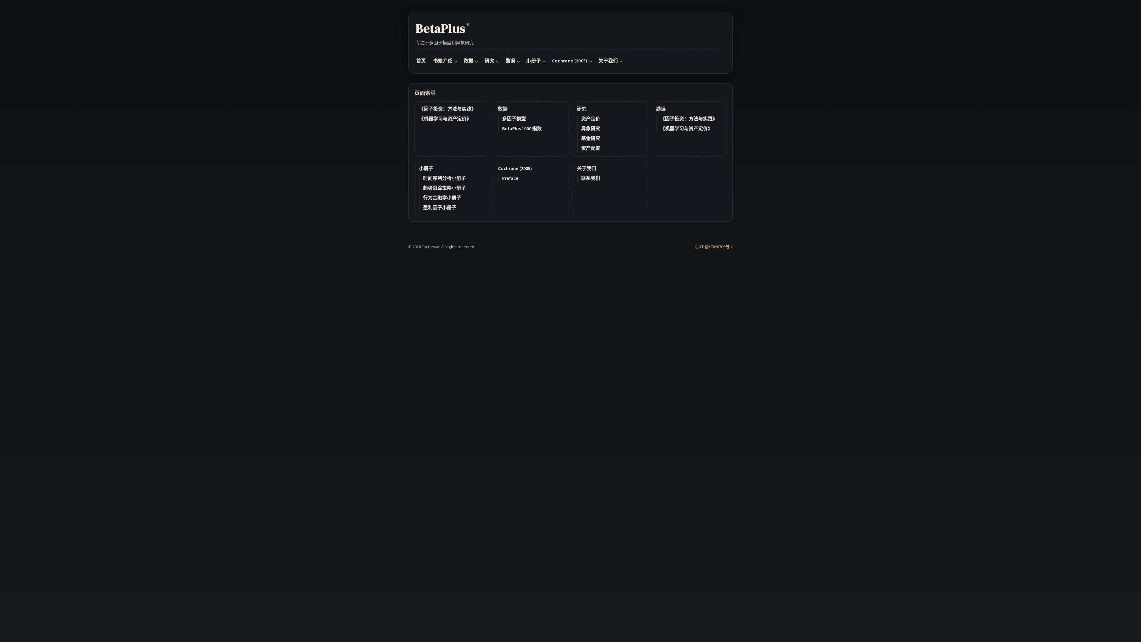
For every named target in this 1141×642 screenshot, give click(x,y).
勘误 (661, 109)
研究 (582, 109)
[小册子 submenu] (544, 61)
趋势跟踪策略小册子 (444, 188)
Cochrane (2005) (515, 168)
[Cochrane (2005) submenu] (590, 61)
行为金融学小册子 (442, 198)
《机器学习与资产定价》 (445, 119)
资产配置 (590, 148)
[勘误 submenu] (518, 61)
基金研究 (590, 138)
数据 (503, 109)
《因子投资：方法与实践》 (447, 109)
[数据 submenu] (476, 61)
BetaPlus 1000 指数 (522, 128)
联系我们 (590, 178)
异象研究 (590, 128)
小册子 (426, 168)
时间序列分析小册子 (444, 178)
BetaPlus (442, 28)
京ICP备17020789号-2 (714, 247)
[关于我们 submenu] (621, 61)
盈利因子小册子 (439, 207)
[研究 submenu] (497, 61)
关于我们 (586, 168)
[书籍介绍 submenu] (455, 61)
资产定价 (590, 119)
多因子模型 (514, 119)
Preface (510, 178)
